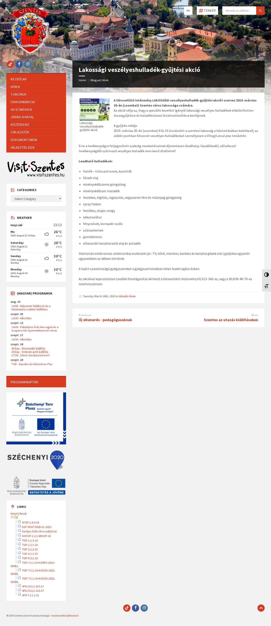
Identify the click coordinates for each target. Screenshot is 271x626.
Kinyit (14, 513)
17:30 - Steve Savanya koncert (30, 355)
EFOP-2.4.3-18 (30, 522)
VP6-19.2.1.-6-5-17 (33, 586)
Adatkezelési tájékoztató (64, 615)
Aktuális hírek (127, 296)
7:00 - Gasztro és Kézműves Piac (32, 364)
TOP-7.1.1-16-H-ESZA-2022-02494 (33, 580)
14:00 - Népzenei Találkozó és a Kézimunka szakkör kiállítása (31, 307)
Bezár (23, 513)
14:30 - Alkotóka (21, 318)
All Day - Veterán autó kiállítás (29, 352)
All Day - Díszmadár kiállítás (28, 348)
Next (254, 315)
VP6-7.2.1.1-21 (30, 595)
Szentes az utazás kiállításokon (231, 319)
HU (188, 10)
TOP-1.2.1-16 (30, 545)
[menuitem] (36, 79)
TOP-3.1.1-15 (30, 554)
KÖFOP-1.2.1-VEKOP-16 (36, 536)
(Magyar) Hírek (99, 80)
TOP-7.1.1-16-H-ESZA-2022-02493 (33, 572)
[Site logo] (30, 52)
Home (82, 80)
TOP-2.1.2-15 (30, 549)
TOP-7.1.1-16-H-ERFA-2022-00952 (33, 564)
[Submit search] (260, 10)
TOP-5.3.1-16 (30, 558)
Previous (85, 315)
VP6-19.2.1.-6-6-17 (33, 591)
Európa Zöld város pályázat (39, 531)
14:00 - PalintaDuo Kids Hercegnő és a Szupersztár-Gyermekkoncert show (34, 328)
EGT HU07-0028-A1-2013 (36, 527)
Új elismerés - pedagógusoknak (105, 319)
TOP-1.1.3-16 (30, 540)
